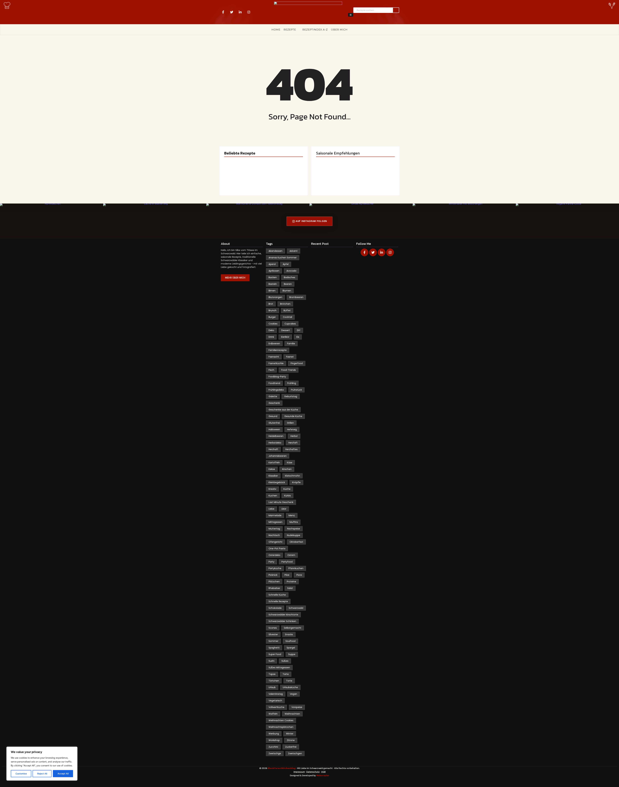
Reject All (42, 773)
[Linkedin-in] (240, 12)
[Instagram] (249, 12)
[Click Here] (350, 15)
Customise (21, 773)
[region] (41, 764)
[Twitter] (232, 12)
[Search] (396, 10)
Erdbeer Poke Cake (242, 181)
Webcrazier (322, 775)
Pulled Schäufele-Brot (375, 179)
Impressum (299, 771)
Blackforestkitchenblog (282, 768)
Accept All (63, 773)
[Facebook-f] (223, 12)
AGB (323, 771)
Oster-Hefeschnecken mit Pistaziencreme (284, 177)
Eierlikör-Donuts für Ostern (332, 179)
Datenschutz (313, 771)
